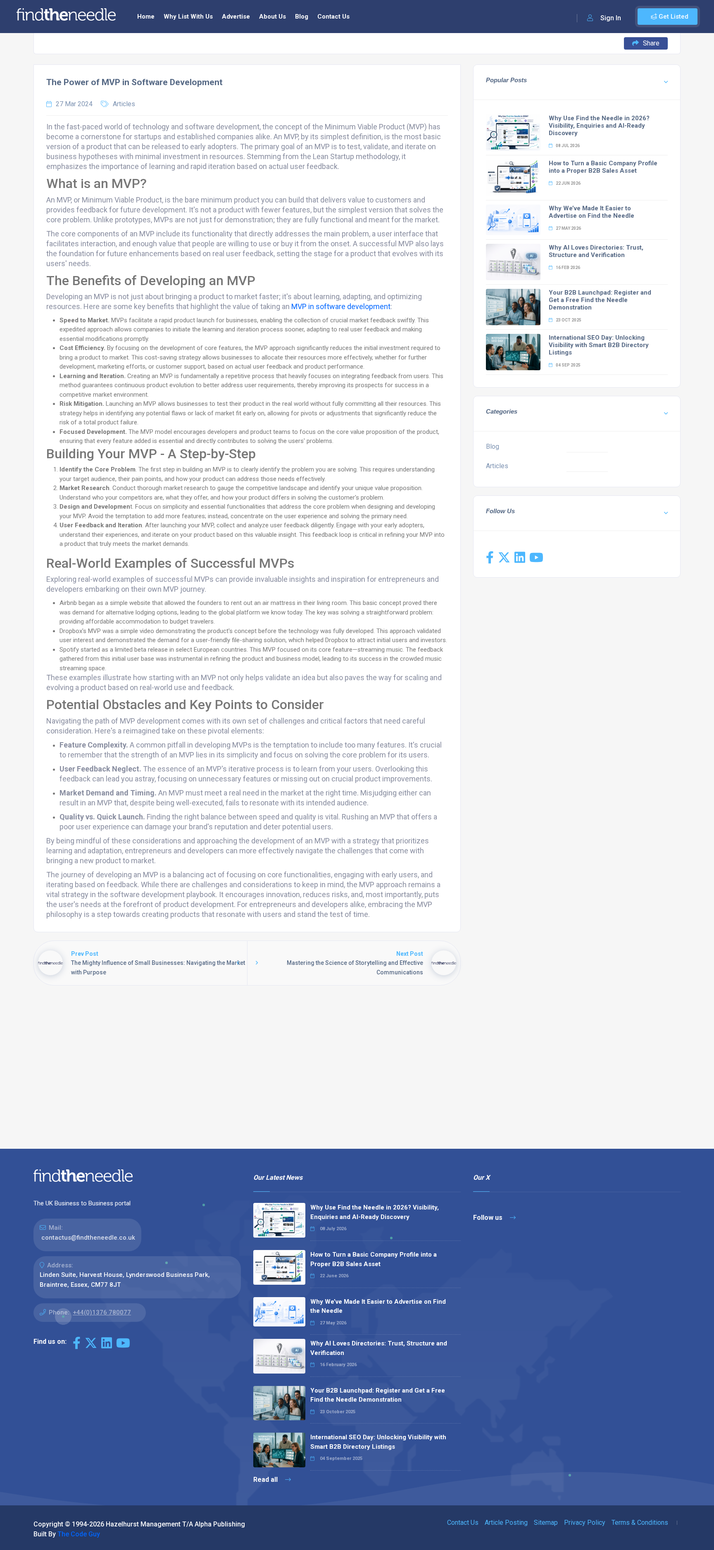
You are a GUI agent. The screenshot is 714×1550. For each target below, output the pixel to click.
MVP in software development (340, 306)
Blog (301, 16)
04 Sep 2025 (568, 365)
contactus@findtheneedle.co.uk (88, 1237)
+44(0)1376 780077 (102, 1312)
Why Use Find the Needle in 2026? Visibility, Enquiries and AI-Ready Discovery (599, 125)
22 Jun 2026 (568, 183)
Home (146, 16)
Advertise (236, 16)
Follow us (488, 1217)
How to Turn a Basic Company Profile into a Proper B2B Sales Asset (603, 167)
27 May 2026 (568, 228)
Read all (266, 1479)
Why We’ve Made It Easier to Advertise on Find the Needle (591, 212)
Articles (124, 104)
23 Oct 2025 (568, 320)
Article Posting (506, 1522)
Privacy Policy (584, 1522)
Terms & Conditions (640, 1522)
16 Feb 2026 (567, 267)
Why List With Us (188, 16)
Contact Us (333, 16)
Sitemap (546, 1522)
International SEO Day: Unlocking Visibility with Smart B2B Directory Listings (599, 345)
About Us (272, 16)
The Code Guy (78, 1534)
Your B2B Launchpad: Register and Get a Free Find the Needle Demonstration (600, 300)
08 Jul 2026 (567, 145)
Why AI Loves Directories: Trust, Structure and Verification (596, 251)
